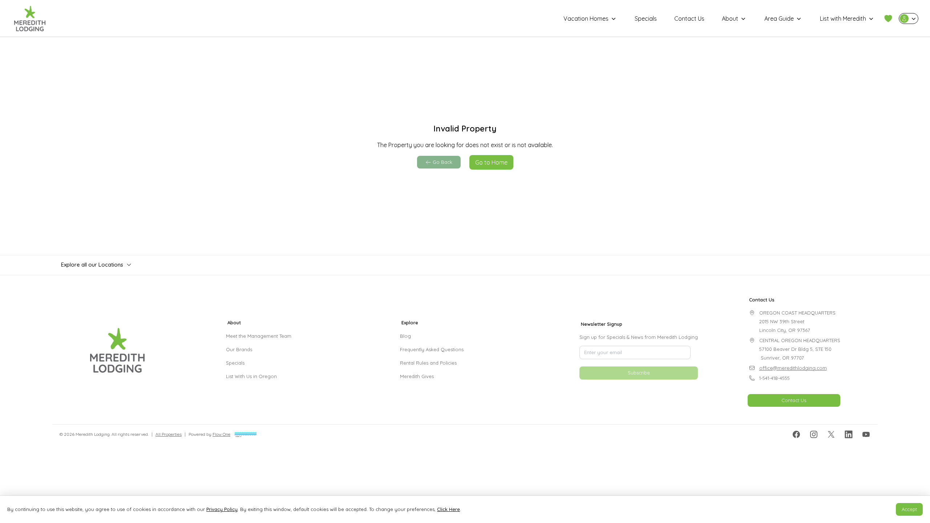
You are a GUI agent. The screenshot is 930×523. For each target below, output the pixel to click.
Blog (405, 336)
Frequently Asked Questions (432, 349)
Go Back (442, 162)
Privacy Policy (222, 509)
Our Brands (239, 349)
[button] (888, 18)
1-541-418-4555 (774, 378)
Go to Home (491, 162)
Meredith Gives (417, 376)
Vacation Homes (585, 18)
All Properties (168, 434)
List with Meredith (843, 18)
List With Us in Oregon (251, 376)
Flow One (221, 434)
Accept (909, 509)
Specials (646, 18)
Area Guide (779, 18)
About (730, 18)
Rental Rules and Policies (428, 363)
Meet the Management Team (258, 336)
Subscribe (639, 373)
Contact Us (689, 18)
